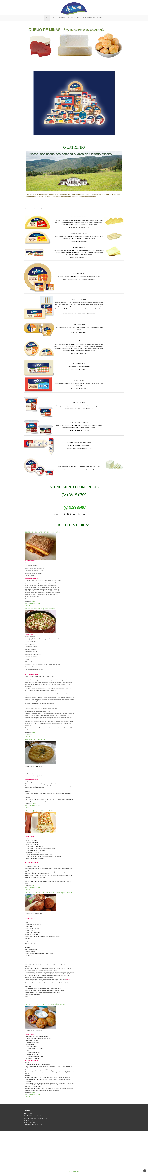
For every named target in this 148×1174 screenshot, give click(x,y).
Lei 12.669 (99, 17)
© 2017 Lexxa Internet (74, 1171)
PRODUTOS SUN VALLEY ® (88, 17)
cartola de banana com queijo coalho (42, 532)
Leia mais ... (28, 605)
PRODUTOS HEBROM (64, 17)
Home (47, 17)
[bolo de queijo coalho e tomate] (40, 822)
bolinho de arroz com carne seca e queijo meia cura (49, 892)
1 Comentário (28, 734)
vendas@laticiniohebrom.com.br (74, 514)
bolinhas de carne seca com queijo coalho (45, 1004)
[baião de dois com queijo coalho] (40, 621)
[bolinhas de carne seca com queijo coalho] (40, 1017)
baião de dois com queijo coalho (40, 608)
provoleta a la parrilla (35, 739)
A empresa (54, 17)
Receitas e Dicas (75, 17)
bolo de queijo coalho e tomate (39, 810)
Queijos (34, 601)
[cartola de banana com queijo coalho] (40, 546)
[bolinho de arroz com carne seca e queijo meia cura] (40, 902)
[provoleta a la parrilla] (40, 752)
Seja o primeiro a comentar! (32, 603)
